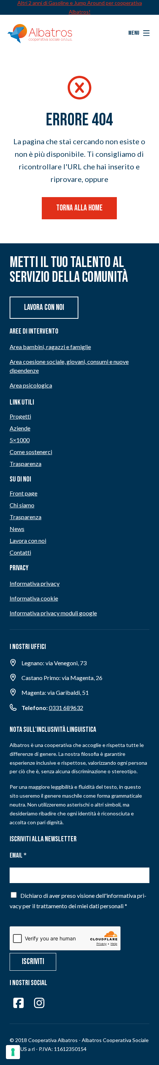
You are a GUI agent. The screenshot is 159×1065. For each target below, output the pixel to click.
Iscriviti (33, 962)
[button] (139, 33)
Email (18, 855)
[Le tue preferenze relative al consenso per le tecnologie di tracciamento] (13, 1052)
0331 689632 (66, 707)
